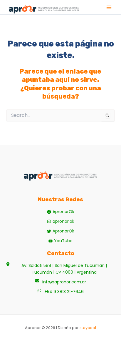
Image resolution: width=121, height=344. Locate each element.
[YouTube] (60, 240)
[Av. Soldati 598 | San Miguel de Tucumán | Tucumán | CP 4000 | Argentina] (60, 269)
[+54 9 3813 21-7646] (60, 291)
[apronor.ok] (60, 221)
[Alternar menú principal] (109, 7)
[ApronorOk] (60, 211)
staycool (88, 327)
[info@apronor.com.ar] (60, 282)
